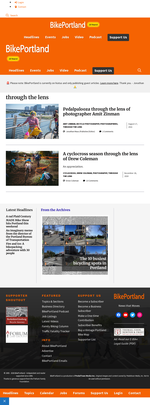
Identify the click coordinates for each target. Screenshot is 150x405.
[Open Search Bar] (11, 15)
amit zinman (69, 124)
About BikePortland (54, 346)
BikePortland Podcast (55, 311)
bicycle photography (87, 124)
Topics (29, 393)
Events (50, 37)
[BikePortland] (27, 49)
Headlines (31, 37)
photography (100, 173)
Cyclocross (69, 173)
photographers (108, 124)
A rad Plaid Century (18, 216)
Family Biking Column (55, 326)
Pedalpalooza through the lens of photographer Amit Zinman (96, 111)
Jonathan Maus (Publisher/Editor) (80, 131)
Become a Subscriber (91, 301)
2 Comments (107, 131)
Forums (79, 393)
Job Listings (49, 316)
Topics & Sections (52, 301)
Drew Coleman (84, 173)
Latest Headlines (19, 210)
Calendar (47, 393)
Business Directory (53, 306)
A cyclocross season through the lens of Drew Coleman (100, 156)
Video (79, 37)
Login (21, 2)
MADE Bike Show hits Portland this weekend (17, 223)
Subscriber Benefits (90, 325)
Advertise (47, 351)
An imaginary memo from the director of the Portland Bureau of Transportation (19, 235)
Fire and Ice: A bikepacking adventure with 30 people (18, 248)
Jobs (65, 37)
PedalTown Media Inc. (85, 376)
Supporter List (87, 339)
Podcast (95, 37)
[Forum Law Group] (17, 342)
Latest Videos (50, 321)
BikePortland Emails (54, 360)
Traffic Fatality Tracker (56, 331)
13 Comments (92, 180)
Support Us (118, 37)
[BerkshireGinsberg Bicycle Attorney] (17, 323)
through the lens (72, 127)
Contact (22, 6)
